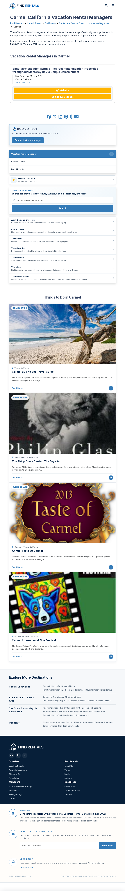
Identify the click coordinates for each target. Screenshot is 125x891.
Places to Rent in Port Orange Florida (59, 686)
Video (67, 770)
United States (34, 23)
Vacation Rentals (16, 766)
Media (67, 774)
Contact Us (25, 867)
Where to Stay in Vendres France (57, 722)
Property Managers (18, 770)
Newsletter (14, 778)
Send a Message (64, 96)
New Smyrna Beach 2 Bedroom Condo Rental (63, 690)
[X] (24, 755)
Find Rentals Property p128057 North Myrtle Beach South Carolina (72, 708)
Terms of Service (72, 790)
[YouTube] (11, 755)
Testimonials (15, 790)
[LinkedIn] (18, 755)
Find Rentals (17, 23)
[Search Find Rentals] (106, 5)
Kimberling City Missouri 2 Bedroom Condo (62, 697)
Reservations (70, 786)
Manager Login (16, 794)
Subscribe (107, 845)
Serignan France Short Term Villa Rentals (61, 726)
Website (64, 90)
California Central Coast (72, 23)
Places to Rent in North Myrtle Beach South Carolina (66, 715)
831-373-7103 (22, 82)
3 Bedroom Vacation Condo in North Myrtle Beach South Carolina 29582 (74, 712)
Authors (68, 778)
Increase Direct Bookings (20, 786)
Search (62, 208)
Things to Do (15, 774)
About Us (68, 766)
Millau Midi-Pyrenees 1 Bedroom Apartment (93, 722)
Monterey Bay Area (99, 23)
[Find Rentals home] (24, 5)
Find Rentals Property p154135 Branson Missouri (64, 701)
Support (68, 794)
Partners (13, 798)
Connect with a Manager (27, 140)
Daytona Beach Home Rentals (99, 690)
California (50, 23)
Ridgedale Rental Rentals (99, 701)
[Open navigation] (113, 5)
